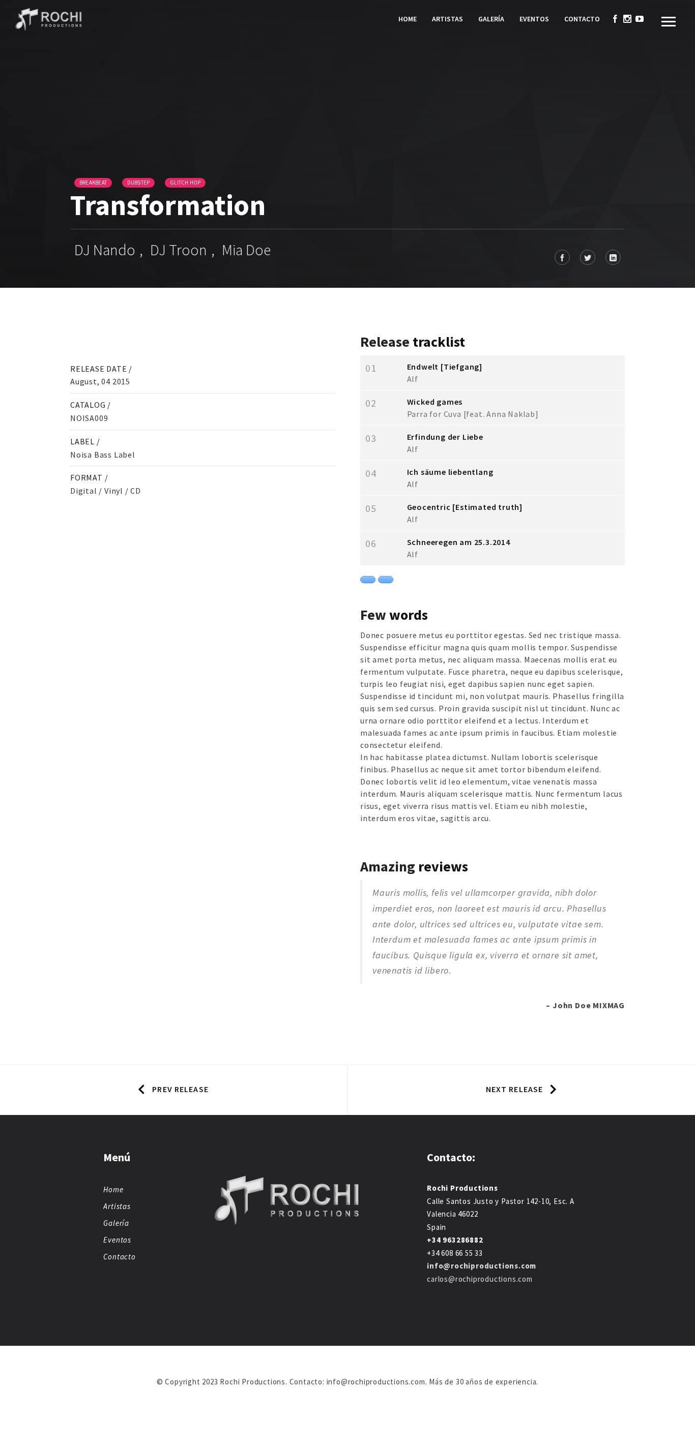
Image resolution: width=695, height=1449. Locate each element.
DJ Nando (104, 249)
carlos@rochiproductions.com (480, 1279)
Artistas (447, 18)
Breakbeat (93, 182)
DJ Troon (178, 249)
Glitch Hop (185, 182)
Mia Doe (246, 249)
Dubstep (138, 182)
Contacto (582, 18)
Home (407, 18)
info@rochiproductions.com (481, 1266)
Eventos (534, 18)
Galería (491, 18)
